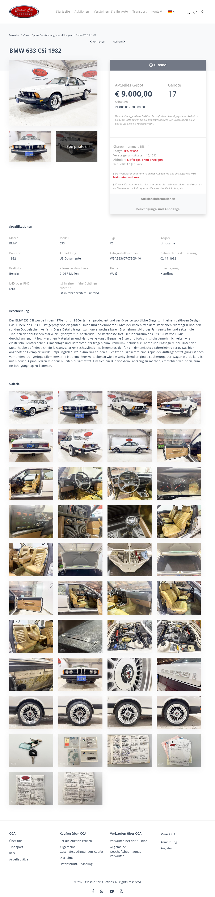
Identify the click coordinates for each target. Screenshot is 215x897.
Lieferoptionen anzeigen (145, 160)
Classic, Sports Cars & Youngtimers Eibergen (47, 35)
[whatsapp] (102, 891)
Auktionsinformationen (158, 199)
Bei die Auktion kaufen (76, 841)
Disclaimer (67, 858)
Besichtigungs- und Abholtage (158, 209)
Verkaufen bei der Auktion (128, 841)
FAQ (12, 853)
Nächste (118, 41)
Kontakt (156, 11)
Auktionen (82, 11)
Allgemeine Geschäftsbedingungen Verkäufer (126, 851)
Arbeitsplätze (18, 859)
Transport (139, 11)
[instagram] (121, 891)
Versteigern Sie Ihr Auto (111, 11)
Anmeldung (168, 842)
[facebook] (93, 891)
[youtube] (112, 891)
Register (166, 848)
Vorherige (98, 41)
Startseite (63, 11)
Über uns (15, 841)
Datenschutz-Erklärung (76, 864)
